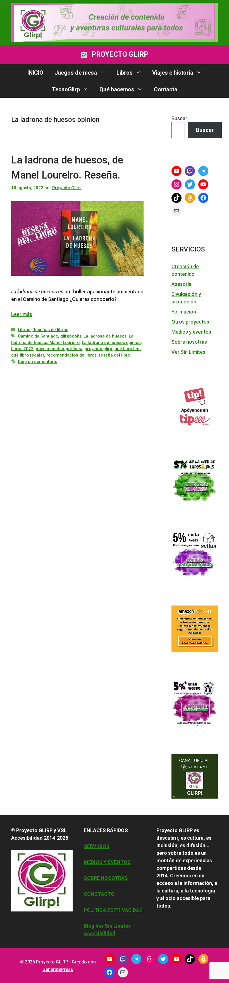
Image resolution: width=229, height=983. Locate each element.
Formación (183, 312)
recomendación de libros (71, 355)
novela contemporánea (59, 348)
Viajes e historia (172, 72)
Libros (124, 72)
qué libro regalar (27, 355)
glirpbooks (70, 336)
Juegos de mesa (75, 72)
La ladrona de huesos (105, 336)
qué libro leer (128, 348)
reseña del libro (114, 355)
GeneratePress (57, 969)
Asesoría (181, 284)
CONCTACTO (99, 894)
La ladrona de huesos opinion (111, 342)
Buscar (179, 118)
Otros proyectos (190, 322)
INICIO (35, 72)
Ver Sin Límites (188, 352)
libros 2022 (22, 348)
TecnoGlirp (66, 89)
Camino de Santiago (38, 336)
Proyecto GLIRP (120, 54)
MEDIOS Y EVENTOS (107, 862)
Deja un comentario (37, 361)
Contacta (165, 89)
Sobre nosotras (189, 342)
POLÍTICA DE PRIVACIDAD (113, 910)
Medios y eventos (191, 332)
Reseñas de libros (50, 329)
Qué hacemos (116, 89)
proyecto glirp (98, 348)
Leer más (21, 314)
